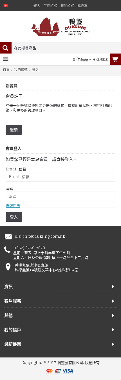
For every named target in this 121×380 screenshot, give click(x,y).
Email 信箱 (16, 169)
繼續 (14, 129)
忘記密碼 (13, 206)
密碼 (9, 188)
